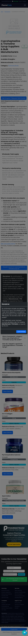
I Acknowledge (21, 331)
